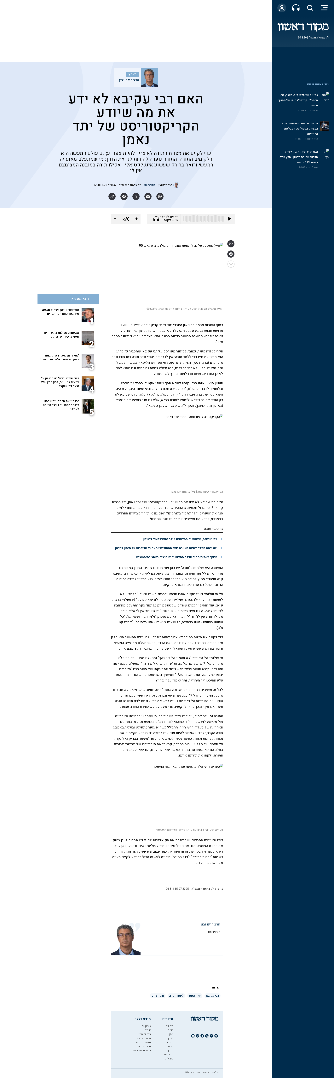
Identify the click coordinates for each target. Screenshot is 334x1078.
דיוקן (170, 1038)
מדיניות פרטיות (142, 1042)
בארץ (133, 74)
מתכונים (168, 1054)
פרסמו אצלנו (144, 1038)
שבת (170, 1046)
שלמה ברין (312, 111)
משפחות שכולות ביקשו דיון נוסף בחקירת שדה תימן (61, 335)
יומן (171, 1034)
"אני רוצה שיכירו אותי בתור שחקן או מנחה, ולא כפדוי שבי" (59, 357)
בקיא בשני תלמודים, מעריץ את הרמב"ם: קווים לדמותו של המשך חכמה (298, 100)
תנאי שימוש (144, 1046)
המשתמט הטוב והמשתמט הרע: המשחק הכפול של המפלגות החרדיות (299, 128)
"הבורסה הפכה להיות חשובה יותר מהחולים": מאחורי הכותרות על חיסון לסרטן (166, 548)
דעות (170, 1030)
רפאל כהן (313, 167)
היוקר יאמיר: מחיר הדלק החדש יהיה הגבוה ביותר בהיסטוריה (176, 557)
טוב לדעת (168, 1059)
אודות (148, 1030)
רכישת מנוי (145, 1034)
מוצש (170, 1042)
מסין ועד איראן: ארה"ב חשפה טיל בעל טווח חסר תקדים (60, 312)
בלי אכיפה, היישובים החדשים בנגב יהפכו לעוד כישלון (180, 539)
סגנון (170, 1050)
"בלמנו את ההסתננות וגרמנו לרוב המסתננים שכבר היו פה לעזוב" (61, 405)
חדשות (169, 1026)
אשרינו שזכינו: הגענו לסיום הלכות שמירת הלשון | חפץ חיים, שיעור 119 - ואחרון (298, 157)
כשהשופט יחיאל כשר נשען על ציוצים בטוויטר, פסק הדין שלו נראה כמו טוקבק (60, 382)
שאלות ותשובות (142, 1050)
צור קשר (146, 1026)
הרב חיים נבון (311, 139)
